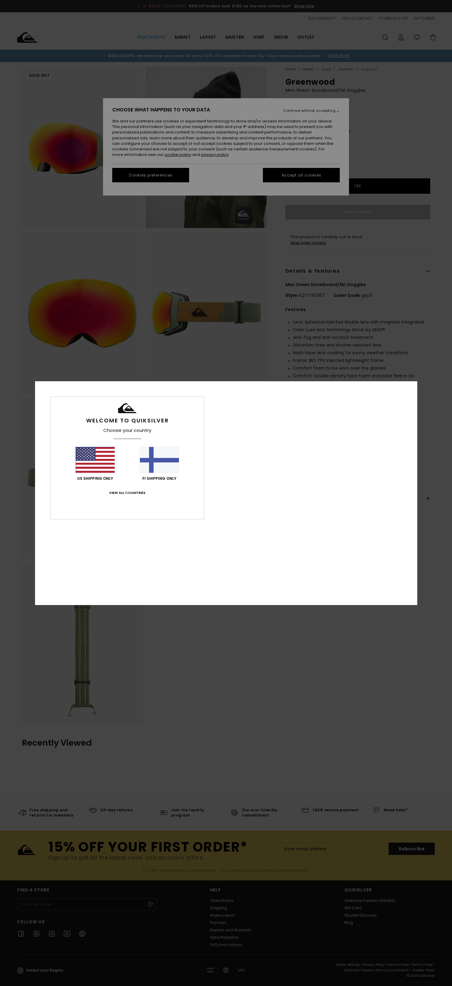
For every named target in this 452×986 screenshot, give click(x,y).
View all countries (127, 492)
